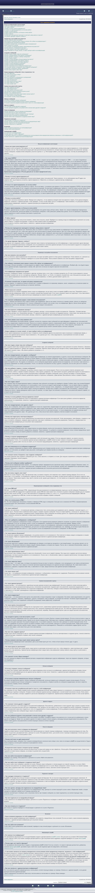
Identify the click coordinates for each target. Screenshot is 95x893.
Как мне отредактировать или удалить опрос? (16, 60)
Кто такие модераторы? (10, 88)
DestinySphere (80, 11)
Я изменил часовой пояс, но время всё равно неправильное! (20, 44)
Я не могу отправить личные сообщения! (15, 100)
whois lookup (25, 855)
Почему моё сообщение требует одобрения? (16, 68)
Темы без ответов (8, 17)
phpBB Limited (56, 836)
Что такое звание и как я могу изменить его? (16, 49)
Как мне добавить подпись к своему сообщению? (17, 56)
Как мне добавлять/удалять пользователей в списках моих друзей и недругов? (25, 107)
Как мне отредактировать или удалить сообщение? (18, 55)
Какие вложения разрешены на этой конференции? (18, 127)
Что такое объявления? (10, 80)
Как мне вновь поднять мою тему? (13, 69)
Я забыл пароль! (8, 33)
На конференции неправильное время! (14, 42)
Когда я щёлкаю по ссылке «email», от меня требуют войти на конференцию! (24, 50)
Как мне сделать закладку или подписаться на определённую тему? (22, 121)
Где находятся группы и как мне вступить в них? (17, 91)
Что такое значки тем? (10, 83)
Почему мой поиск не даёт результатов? (15, 112)
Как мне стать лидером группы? (12, 92)
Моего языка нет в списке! (11, 45)
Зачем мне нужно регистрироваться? (14, 26)
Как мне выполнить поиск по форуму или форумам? (18, 111)
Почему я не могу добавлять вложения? (14, 63)
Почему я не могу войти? (10, 31)
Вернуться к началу (8, 154)
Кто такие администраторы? (11, 87)
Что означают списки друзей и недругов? (15, 106)
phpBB (59, 295)
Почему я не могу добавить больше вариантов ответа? (18, 59)
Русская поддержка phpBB (17, 891)
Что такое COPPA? (9, 27)
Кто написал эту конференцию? (12, 132)
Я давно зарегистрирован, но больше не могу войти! (18, 32)
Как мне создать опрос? (10, 58)
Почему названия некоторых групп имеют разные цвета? (19, 94)
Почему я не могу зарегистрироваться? (14, 28)
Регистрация (7, 11)
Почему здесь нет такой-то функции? (14, 134)
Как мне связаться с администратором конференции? (18, 136)
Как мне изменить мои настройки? (13, 40)
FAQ (86, 11)
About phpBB (82, 838)
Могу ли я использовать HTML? (12, 74)
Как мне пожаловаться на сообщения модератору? (17, 66)
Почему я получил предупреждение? (14, 64)
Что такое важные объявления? (12, 78)
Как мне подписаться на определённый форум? (17, 123)
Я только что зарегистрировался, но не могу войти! (17, 30)
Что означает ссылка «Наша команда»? (15, 96)
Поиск (91, 11)
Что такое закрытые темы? (11, 82)
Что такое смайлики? (9, 76)
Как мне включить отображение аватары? (15, 48)
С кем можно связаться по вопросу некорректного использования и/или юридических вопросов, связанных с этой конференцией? (38, 135)
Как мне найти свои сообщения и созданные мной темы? (19, 116)
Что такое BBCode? (9, 73)
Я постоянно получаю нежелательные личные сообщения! (20, 101)
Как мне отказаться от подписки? (13, 124)
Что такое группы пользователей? (13, 90)
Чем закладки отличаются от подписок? (14, 120)
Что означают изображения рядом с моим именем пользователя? (21, 46)
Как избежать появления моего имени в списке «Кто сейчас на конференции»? (25, 41)
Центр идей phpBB (15, 846)
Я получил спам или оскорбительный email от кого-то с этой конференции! (24, 102)
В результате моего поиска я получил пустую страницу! (19, 114)
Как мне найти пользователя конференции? (16, 115)
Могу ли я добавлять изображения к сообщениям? (17, 77)
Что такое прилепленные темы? (13, 81)
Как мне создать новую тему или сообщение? (16, 54)
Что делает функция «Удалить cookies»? (15, 36)
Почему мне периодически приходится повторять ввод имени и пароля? (23, 35)
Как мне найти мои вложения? (12, 129)
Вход (13, 11)
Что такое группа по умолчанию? (13, 95)
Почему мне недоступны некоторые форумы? (16, 62)
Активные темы (16, 17)
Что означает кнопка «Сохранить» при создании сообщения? (20, 67)
